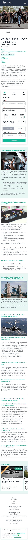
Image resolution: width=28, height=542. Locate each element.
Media (14, 501)
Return (20, 128)
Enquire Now (14, 140)
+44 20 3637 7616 (20, 533)
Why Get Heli (14, 499)
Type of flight (6, 126)
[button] (14, 103)
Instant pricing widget (14, 521)
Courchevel (14, 507)
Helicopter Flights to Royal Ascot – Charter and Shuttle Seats (14, 516)
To (3, 107)
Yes (19, 122)
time (19, 132)
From (4, 100)
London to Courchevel (14, 509)
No (23, 122)
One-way (9, 128)
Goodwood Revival (14, 514)
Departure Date (7, 132)
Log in (14, 525)
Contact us (14, 503)
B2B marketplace (14, 523)
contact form (17, 537)
